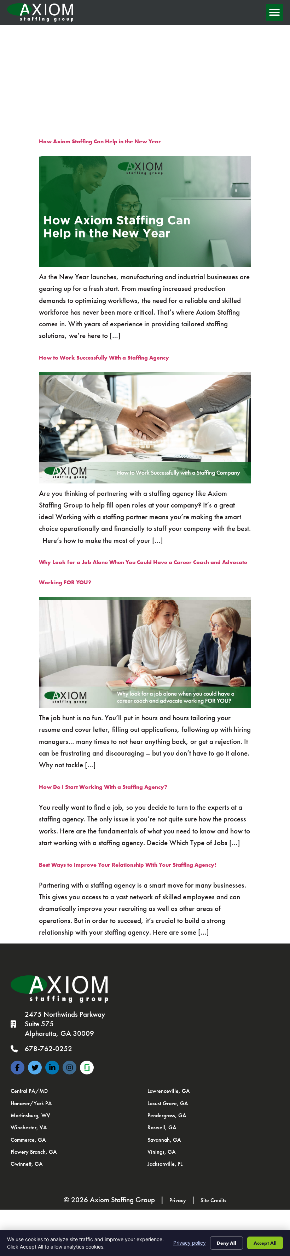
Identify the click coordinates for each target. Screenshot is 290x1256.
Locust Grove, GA (167, 1103)
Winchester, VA (29, 1127)
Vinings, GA (161, 1151)
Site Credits (213, 1200)
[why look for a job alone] (145, 706)
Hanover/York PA (31, 1103)
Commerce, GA (28, 1139)
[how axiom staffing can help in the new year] (145, 265)
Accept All (265, 1243)
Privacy (177, 1200)
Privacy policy (189, 1243)
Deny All (226, 1243)
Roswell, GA (161, 1127)
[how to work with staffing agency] (145, 481)
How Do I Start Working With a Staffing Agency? (103, 787)
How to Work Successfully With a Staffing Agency (104, 357)
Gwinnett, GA (27, 1164)
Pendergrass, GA (166, 1115)
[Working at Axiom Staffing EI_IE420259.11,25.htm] (87, 1067)
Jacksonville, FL (164, 1164)
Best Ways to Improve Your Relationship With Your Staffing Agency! (127, 864)
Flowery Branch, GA (34, 1151)
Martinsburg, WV (30, 1115)
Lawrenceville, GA (168, 1091)
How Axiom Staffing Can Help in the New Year (100, 141)
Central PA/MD (29, 1091)
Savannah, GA (164, 1139)
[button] (274, 12)
